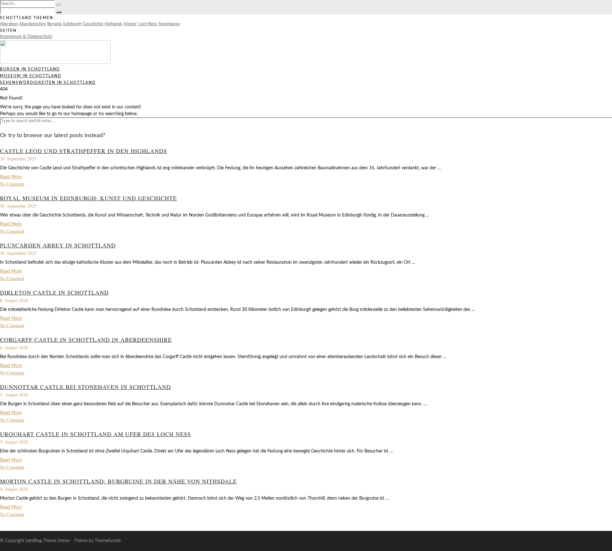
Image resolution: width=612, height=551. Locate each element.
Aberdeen (9, 24)
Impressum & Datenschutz (26, 36)
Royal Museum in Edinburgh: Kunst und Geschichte (88, 198)
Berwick (54, 24)
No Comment (12, 184)
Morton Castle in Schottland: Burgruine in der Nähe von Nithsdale (118, 481)
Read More (11, 177)
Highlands (113, 24)
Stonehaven (169, 24)
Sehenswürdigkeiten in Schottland (48, 82)
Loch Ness (147, 24)
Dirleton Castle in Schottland (54, 292)
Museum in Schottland (30, 76)
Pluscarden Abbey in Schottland (58, 245)
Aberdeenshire (32, 24)
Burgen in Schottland (30, 69)
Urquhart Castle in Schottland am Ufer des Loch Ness (95, 434)
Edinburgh (72, 24)
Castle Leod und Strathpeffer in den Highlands (83, 151)
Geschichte (93, 24)
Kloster (130, 24)
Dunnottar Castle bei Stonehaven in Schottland (85, 387)
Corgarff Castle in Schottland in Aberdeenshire (86, 339)
